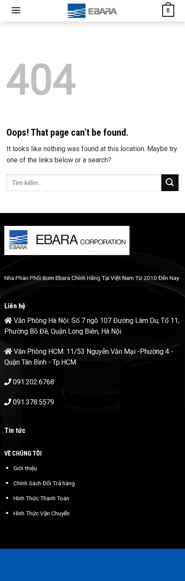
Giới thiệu (25, 468)
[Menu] (15, 10)
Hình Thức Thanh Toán (41, 498)
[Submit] (170, 182)
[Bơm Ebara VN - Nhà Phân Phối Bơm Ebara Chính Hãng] (92, 10)
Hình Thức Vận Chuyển (41, 513)
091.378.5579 (33, 402)
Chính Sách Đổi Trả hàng (44, 483)
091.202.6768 (33, 382)
